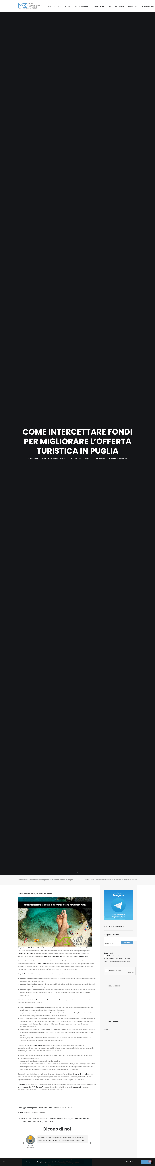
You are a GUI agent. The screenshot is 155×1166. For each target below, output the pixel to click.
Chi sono (58, 6)
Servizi (67, 6)
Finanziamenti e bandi (61, 458)
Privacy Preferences (132, 1162)
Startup (95, 458)
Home (49, 6)
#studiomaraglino (25, 1118)
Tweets (106, 1029)
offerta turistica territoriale (80, 1118)
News (45, 458)
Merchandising (148, 6)
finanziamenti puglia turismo (59, 1118)
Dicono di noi (99, 6)
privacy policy (123, 958)
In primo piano (76, 458)
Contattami (132, 6)
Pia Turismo (22, 1121)
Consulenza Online (82, 6)
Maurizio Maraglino (119, 458)
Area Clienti (119, 6)
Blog (110, 6)
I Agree (146, 1162)
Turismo (102, 458)
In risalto (87, 458)
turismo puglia (48, 1121)
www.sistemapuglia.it (74, 1087)
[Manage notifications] (150, 1161)
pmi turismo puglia (34, 1121)
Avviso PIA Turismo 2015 (40, 1118)
